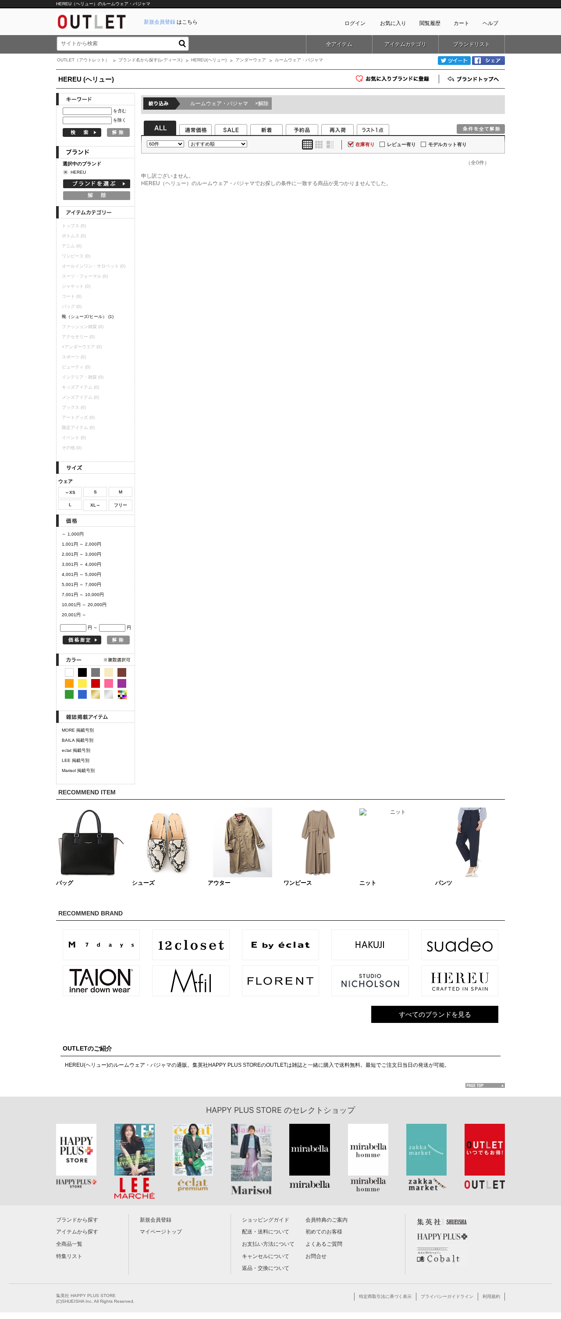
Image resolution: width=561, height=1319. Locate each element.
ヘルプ (490, 23)
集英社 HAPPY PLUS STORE (86, 1295)
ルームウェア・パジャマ (229, 103)
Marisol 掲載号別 (78, 770)
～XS (70, 492)
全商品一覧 (69, 1244)
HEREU (78, 172)
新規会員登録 (155, 1220)
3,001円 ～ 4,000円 (81, 564)
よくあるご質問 (323, 1244)
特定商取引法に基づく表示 (385, 1296)
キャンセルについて (265, 1256)
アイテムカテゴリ (405, 44)
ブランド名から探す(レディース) (150, 59)
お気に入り (393, 23)
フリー (120, 505)
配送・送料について (265, 1232)
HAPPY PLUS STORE (244, 1110)
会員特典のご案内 (326, 1220)
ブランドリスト (471, 44)
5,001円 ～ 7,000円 (81, 584)
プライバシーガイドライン (447, 1296)
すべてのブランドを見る (435, 1014)
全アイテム (339, 44)
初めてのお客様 (323, 1232)
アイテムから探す (77, 1232)
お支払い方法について (268, 1244)
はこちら (171, 22)
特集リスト (69, 1256)
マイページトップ (161, 1232)
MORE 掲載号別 (78, 730)
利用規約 (491, 1296)
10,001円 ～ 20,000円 (84, 604)
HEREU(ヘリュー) (209, 59)
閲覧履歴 (429, 23)
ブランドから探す (77, 1220)
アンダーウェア (250, 59)
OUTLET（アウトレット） (83, 59)
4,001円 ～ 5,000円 (81, 574)
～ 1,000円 (73, 534)
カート (461, 23)
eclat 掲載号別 (76, 750)
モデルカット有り (447, 144)
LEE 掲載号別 (75, 760)
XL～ (95, 505)
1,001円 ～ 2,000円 (81, 544)
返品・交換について (265, 1268)
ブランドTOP (474, 79)
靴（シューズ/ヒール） (88, 316)
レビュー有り (401, 144)
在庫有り (365, 144)
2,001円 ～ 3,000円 (81, 554)
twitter (454, 60)
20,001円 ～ (74, 614)
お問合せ (316, 1256)
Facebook (488, 60)
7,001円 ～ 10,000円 (83, 594)
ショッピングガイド (265, 1220)
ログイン (355, 23)
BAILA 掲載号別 (77, 740)
